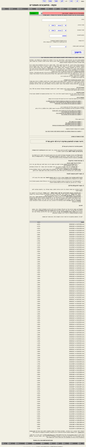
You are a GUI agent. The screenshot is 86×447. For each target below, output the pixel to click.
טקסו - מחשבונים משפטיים (43, 5)
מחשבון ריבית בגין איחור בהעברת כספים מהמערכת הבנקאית (66, 125)
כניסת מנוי (32, 13)
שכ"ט (5, 443)
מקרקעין (74, 8)
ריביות (51, 8)
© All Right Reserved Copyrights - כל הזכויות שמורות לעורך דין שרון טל (49, 446)
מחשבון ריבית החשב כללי (75, 121)
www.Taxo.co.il (50, 434)
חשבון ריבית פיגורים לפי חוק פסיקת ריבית (71, 112)
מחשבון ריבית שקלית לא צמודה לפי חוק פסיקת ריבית (68, 113)
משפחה (43, 8)
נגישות (82, 1)
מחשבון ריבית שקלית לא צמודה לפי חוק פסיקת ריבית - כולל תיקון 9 (65, 102)
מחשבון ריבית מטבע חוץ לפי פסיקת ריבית (71, 114)
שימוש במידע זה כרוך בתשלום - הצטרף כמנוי (73, 13)
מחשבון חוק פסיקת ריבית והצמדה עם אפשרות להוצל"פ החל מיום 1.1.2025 (63, 101)
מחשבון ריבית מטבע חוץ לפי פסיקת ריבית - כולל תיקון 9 (68, 103)
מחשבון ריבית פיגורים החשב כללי (73, 123)
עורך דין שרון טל (73, 434)
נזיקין (58, 8)
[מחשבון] (41, 13)
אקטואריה (25, 8)
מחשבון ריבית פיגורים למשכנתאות (73, 124)
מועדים (15, 8)
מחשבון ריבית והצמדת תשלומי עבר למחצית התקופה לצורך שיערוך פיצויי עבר (63, 131)
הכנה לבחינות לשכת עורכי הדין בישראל (43, 440)
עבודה (65, 8)
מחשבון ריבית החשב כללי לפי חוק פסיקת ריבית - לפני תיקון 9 (66, 110)
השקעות (38, 443)
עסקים (34, 8)
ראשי (82, 8)
